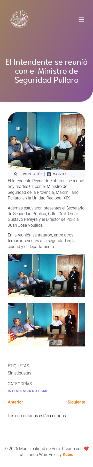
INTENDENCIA (19, 391)
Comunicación (31, 174)
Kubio (68, 454)
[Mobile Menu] (81, 19)
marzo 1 (59, 174)
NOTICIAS (40, 391)
